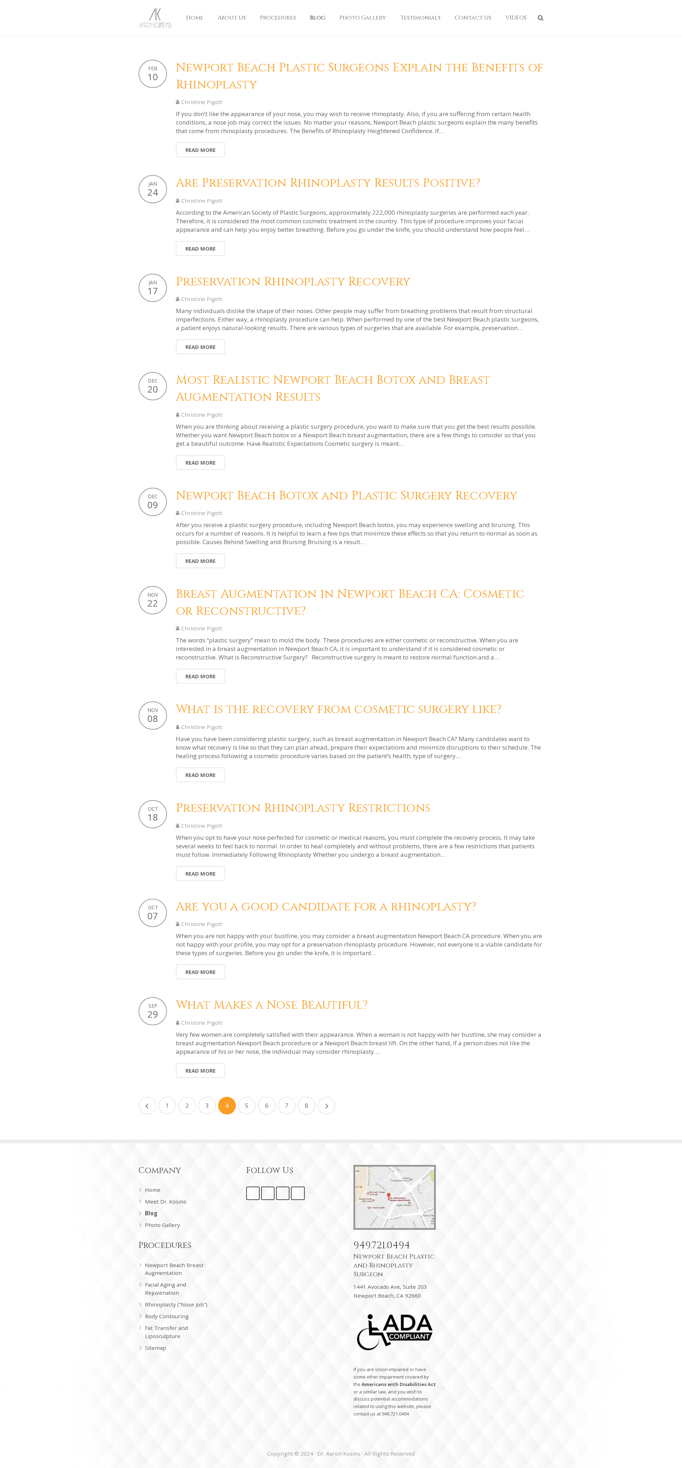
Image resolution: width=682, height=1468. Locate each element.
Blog (151, 1213)
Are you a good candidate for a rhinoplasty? (326, 907)
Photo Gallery (162, 1224)
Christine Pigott (201, 101)
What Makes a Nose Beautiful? (272, 1005)
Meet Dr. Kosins (165, 1201)
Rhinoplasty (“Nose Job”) (176, 1304)
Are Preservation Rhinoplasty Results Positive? (328, 183)
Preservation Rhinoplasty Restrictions (303, 808)
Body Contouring (167, 1316)
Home (153, 1189)
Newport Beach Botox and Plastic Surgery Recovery (346, 496)
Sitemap (155, 1347)
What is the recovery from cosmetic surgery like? (339, 709)
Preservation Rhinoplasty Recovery (293, 282)
